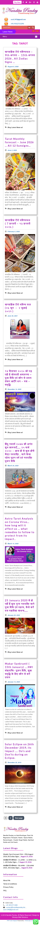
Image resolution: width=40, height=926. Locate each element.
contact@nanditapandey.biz (16, 907)
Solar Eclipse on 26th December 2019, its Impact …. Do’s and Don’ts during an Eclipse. (19, 751)
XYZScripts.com (29, 920)
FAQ (4, 890)
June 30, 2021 (13, 316)
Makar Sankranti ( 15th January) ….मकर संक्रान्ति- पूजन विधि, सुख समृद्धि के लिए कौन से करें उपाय (19, 670)
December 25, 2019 (14, 762)
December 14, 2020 (14, 389)
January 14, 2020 (14, 682)
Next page (19, 818)
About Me (6, 880)
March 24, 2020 (13, 465)
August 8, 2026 (13, 66)
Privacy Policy (8, 887)
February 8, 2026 (14, 231)
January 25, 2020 (14, 615)
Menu (5, 36)
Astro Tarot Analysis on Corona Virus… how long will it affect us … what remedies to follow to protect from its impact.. (19, 528)
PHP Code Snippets (12, 920)
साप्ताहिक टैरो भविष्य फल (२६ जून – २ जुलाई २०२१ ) (19, 308)
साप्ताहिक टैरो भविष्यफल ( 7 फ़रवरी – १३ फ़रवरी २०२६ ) (19, 223)
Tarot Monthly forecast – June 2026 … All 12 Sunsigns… (19, 142)
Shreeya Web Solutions (20, 917)
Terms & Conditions (10, 884)
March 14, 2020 (13, 543)
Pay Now (17, 2)
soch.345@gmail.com (18, 19)
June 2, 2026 (12, 150)
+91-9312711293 (17, 24)
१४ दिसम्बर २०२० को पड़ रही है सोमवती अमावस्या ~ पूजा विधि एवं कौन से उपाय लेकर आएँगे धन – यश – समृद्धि (18, 378)
